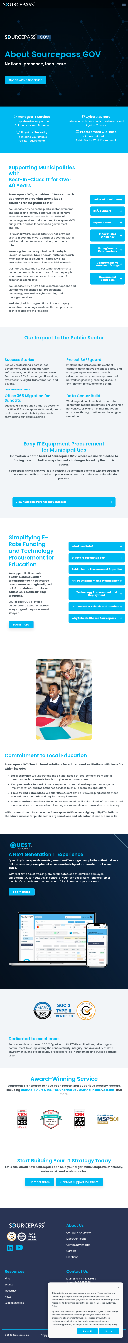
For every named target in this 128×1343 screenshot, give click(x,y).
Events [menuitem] (9, 1284)
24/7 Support (102, 211)
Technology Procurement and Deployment (96, 593)
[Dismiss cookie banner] (118, 1288)
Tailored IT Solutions (107, 199)
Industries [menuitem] (11, 1290)
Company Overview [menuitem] (78, 1232)
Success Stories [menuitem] (14, 1303)
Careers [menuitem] (71, 1251)
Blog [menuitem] (7, 1278)
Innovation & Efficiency (107, 235)
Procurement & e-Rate (98, 132)
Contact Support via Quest (79, 1182)
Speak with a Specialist (25, 80)
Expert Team (102, 222)
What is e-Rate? (83, 546)
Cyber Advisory (98, 116)
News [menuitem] (8, 1297)
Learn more (21, 624)
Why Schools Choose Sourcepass (94, 618)
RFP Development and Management (96, 580)
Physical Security (33, 132)
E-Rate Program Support (89, 558)
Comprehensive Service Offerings (108, 264)
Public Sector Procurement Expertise (97, 569)
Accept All (87, 1331)
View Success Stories (17, 389)
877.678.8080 (87, 1278)
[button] (124, 4)
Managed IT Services (34, 116)
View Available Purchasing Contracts (41, 502)
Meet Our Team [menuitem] (76, 1239)
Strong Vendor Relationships (108, 250)
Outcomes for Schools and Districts (95, 606)
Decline (109, 1331)
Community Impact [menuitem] (78, 1245)
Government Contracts (107, 278)
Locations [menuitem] (72, 1257)
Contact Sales (40, 1182)
